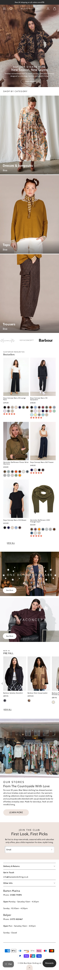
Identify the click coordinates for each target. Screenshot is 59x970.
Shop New (29, 81)
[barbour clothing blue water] (41, 340)
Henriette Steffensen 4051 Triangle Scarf (40, 521)
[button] (4, 8)
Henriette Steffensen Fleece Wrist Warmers (16, 463)
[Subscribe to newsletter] (51, 849)
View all (11, 543)
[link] (48, 8)
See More (9, 590)
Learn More (16, 812)
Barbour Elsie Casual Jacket (37, 693)
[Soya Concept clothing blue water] (22, 340)
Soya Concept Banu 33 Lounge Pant (14, 399)
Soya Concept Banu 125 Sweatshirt (38, 399)
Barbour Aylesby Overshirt (13, 693)
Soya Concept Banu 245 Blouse (14, 520)
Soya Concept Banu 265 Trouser (42, 462)
